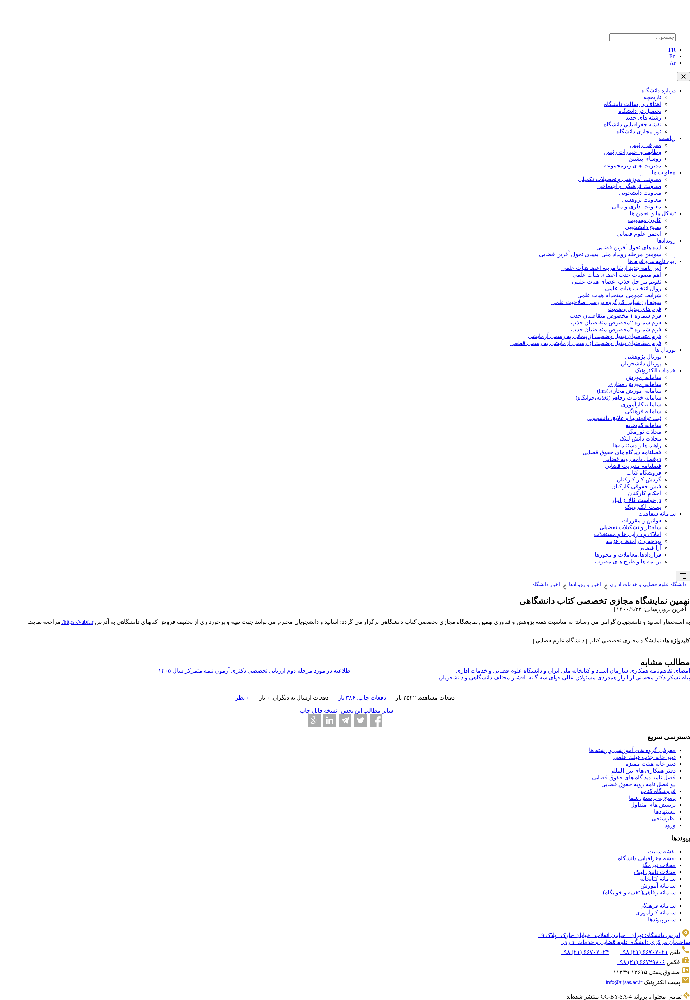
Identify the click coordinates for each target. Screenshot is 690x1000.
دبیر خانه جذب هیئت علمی (644, 757)
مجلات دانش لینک (640, 439)
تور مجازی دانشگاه (639, 131)
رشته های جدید (643, 118)
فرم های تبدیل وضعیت (634, 309)
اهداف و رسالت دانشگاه (632, 104)
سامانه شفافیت (657, 514)
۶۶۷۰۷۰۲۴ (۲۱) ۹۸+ (585, 952)
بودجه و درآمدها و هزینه (633, 541)
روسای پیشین (645, 159)
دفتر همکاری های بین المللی (642, 771)
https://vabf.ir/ (77, 622)
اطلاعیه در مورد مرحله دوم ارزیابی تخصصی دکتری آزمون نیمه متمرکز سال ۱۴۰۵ (255, 671)
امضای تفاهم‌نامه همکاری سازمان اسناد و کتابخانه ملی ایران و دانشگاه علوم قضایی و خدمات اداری (573, 671)
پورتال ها (665, 350)
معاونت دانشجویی (640, 193)
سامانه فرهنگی (643, 411)
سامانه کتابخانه (643, 425)
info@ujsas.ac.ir (624, 982)
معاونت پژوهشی (641, 200)
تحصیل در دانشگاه (639, 111)
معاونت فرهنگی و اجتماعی (629, 186)
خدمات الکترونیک (655, 370)
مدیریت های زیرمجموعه (632, 165)
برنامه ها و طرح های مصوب (628, 561)
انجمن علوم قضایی (639, 234)
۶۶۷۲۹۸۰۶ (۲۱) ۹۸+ (641, 962)
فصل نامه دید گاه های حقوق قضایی (634, 777)
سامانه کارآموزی (641, 404)
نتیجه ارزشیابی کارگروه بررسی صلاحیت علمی (606, 302)
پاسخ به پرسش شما (652, 798)
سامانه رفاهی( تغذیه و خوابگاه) (639, 892)
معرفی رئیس (645, 145)
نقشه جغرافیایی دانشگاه (632, 124)
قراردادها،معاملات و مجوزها (628, 555)
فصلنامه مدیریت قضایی (633, 466)
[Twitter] (360, 720)
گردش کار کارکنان (639, 479)
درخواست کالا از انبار (636, 500)
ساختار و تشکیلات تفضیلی (630, 527)
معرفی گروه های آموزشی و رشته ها (632, 750)
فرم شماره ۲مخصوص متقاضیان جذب (616, 322)
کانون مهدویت (644, 220)
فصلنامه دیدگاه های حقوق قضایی (622, 452)
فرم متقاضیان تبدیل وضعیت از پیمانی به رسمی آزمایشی (594, 336)
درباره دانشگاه (658, 90)
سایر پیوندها (662, 919)
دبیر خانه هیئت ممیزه (651, 764)
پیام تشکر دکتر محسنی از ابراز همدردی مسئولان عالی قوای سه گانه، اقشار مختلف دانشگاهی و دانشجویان (564, 677)
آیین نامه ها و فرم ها (652, 261)
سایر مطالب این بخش (366, 711)
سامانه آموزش (643, 377)
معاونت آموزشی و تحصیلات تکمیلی (619, 179)
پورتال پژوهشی (643, 357)
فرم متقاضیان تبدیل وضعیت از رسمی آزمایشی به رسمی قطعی (585, 343)
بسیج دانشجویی (643, 227)
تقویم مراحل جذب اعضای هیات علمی (616, 281)
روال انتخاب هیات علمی (633, 288)
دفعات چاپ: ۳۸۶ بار (362, 698)
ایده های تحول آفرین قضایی (628, 247)
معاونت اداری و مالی (636, 206)
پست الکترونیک (643, 507)
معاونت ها (664, 172)
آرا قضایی (649, 548)
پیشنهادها (665, 811)
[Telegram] (345, 720)
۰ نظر (242, 698)
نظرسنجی (664, 818)
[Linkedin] (329, 720)
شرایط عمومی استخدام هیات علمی (619, 295)
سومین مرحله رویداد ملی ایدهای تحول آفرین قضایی (600, 254)
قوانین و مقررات (641, 520)
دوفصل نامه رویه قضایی (632, 459)
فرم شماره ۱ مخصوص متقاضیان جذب (615, 316)
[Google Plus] (314, 720)
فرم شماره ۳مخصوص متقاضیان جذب (616, 329)
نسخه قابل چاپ (317, 711)
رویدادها (666, 241)
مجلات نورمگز (644, 432)
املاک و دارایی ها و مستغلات (627, 534)
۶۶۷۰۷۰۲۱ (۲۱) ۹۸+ (644, 952)
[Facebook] (376, 720)
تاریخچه (652, 97)
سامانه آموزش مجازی (634, 384)
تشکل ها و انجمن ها (653, 213)
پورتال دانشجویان (641, 363)
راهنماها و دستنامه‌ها (637, 445)
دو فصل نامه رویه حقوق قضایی (638, 784)
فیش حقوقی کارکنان (636, 486)
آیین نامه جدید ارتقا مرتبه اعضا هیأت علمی (611, 268)
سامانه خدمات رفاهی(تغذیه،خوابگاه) (618, 398)
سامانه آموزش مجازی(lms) (629, 391)
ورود (670, 825)
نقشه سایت (662, 851)
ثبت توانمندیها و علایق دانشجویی (623, 418)
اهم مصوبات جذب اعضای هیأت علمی (616, 275)
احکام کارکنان (644, 493)
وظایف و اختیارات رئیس (632, 152)
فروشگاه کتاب (643, 473)
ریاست (667, 138)
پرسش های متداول (653, 805)
